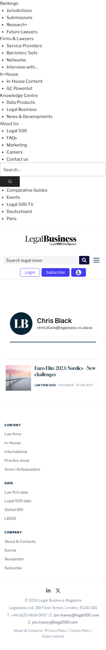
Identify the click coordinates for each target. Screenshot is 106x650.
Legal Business (22, 109)
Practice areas (17, 460)
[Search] (10, 181)
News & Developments (30, 116)
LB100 (10, 518)
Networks (16, 60)
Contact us (17, 159)
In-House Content (24, 81)
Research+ (17, 24)
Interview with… (22, 67)
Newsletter (14, 559)
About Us (9, 123)
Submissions (20, 17)
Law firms (13, 434)
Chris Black (66, 385)
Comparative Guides (27, 190)
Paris (12, 218)
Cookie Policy (80, 630)
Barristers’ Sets (22, 52)
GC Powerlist (20, 88)
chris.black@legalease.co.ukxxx (64, 327)
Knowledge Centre (19, 95)
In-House (9, 74)
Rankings (9, 3)
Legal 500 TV (20, 204)
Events (13, 197)
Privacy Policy (56, 630)
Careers (15, 152)
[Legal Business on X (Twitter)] (57, 591)
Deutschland (19, 211)
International (16, 451)
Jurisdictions (19, 10)
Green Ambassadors (22, 469)
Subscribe (55, 272)
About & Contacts (20, 541)
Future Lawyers (22, 31)
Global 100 (14, 509)
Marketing (17, 145)
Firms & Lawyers (17, 38)
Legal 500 (17, 130)
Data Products (21, 102)
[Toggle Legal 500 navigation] (78, 272)
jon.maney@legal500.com (76, 615)
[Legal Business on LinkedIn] (48, 591)
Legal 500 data (18, 500)
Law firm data (45, 385)
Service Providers (24, 45)
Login (30, 272)
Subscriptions (53, 636)
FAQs (12, 137)
